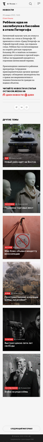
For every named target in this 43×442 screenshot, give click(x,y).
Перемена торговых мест (19, 208)
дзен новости (15, 95)
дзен (31, 95)
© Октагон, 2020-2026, (21, 436)
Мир (6, 158)
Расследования (11, 388)
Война (7, 293)
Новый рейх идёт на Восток (20, 162)
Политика (9, 339)
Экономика (9, 204)
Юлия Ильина (8, 18)
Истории (8, 247)
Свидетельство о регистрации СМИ (22, 439)
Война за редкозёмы (16, 392)
